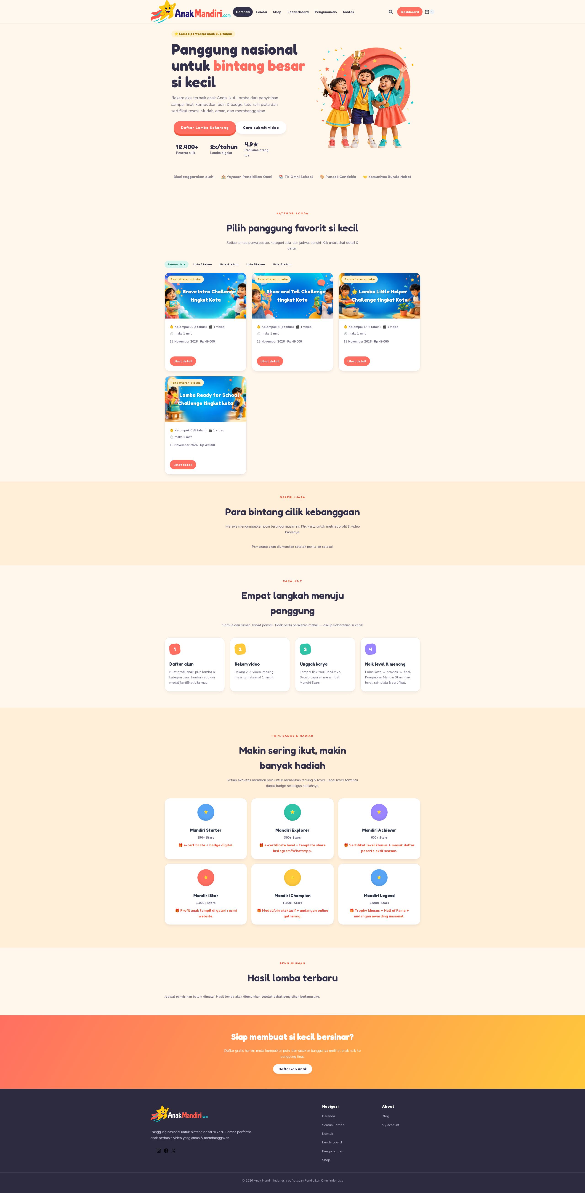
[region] (292, 95)
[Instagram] (159, 1152)
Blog (385, 1116)
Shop (277, 12)
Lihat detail (182, 361)
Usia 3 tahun (202, 264)
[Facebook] (166, 1152)
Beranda (243, 12)
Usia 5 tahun (255, 264)
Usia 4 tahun (229, 264)
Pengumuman (326, 12)
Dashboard (410, 12)
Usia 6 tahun (282, 264)
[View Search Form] (391, 12)
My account (390, 1125)
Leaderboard (298, 12)
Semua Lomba (333, 1125)
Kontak (348, 12)
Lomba (261, 12)
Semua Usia (177, 264)
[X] (173, 1152)
